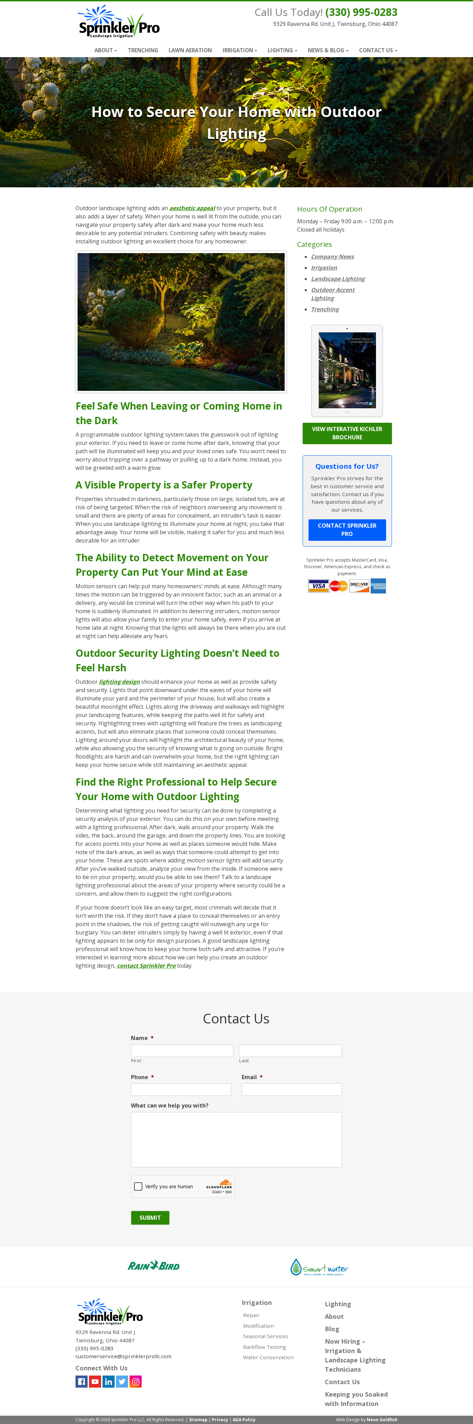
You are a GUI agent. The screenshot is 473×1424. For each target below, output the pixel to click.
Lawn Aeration (190, 50)
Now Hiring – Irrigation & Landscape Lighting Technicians (355, 1355)
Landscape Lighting (338, 279)
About (104, 50)
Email (252, 1077)
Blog (332, 1329)
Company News (332, 256)
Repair (251, 1314)
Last (244, 1060)
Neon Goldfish (382, 1420)
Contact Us (376, 50)
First (136, 1060)
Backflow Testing (264, 1346)
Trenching (143, 50)
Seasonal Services (265, 1336)
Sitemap (198, 1420)
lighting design (119, 682)
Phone (142, 1077)
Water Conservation (268, 1357)
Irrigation (238, 50)
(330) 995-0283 (361, 12)
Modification (258, 1325)
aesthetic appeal (192, 208)
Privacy (220, 1420)
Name (142, 1038)
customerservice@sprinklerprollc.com (123, 1356)
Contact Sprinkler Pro (347, 530)
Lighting (280, 50)
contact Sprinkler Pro (146, 965)
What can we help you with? (169, 1105)
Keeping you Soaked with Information (356, 1399)
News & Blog (326, 50)
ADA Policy (244, 1420)
